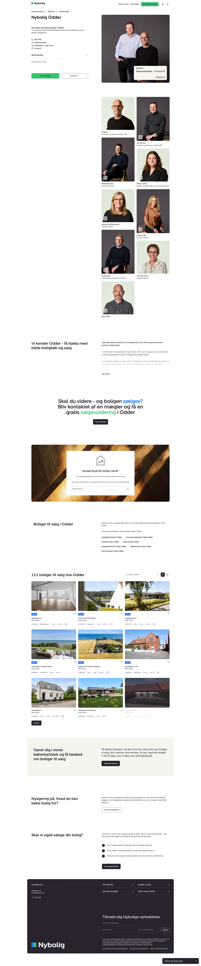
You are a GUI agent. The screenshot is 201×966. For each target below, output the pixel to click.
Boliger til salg (144, 885)
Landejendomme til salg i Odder (114, 546)
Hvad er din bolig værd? (173, 961)
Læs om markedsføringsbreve (159, 948)
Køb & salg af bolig (146, 891)
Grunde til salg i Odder (110, 542)
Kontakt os (74, 76)
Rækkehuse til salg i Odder (141, 546)
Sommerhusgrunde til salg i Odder (139, 537)
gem (75, 613)
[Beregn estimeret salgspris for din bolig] (127, 489)
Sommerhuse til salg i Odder (113, 551)
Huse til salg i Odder (131, 542)
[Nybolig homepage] (47, 945)
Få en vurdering (45, 76)
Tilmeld (165, 930)
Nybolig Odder (64, 11)
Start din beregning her (111, 810)
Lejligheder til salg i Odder (112, 537)
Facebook (37, 48)
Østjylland (51, 11)
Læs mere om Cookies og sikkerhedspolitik (115, 948)
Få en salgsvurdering (111, 866)
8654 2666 (37, 39)
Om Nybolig (108, 885)
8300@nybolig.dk (40, 42)
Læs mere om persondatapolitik (139, 948)
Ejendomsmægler (37, 11)
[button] (106, 374)
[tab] (53, 609)
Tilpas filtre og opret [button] (111, 763)
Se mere (36, 723)
